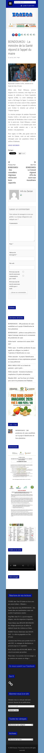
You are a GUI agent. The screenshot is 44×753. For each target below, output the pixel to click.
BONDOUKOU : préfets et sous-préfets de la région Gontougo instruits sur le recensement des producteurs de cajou (21, 335)
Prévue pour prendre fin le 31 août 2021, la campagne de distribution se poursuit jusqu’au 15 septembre (21, 643)
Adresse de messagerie (13, 254)
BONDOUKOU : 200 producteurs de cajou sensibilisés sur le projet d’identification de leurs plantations (21, 326)
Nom (11, 244)
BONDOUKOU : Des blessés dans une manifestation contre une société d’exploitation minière (21, 610)
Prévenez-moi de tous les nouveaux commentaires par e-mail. (14, 275)
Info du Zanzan (26, 191)
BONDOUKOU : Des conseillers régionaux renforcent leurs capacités (13, 174)
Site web (11, 263)
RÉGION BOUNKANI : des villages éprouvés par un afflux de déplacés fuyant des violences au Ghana (21, 625)
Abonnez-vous (13, 710)
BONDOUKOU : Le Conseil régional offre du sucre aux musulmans (31, 172)
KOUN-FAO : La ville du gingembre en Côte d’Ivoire (21, 634)
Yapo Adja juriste (13, 608)
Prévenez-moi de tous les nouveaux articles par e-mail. (14, 285)
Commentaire (13, 223)
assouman (11, 640)
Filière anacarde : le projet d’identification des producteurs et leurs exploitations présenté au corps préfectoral (22, 359)
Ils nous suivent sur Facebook (21, 666)
